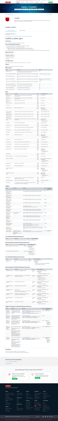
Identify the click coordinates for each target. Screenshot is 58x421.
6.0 (14, 34)
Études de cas (7, 409)
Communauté (45, 400)
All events (44, 398)
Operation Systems (25, 9)
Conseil (27, 395)
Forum (44, 403)
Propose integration (49, 14)
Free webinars (45, 397)
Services (27, 391)
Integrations (11, 14)
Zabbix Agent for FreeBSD (13, 361)
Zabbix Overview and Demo (9, 393)
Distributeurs (36, 395)
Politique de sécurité (8, 419)
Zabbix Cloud (19, 397)
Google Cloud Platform (20, 408)
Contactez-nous (36, 402)
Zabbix (8, 2)
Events (44, 391)
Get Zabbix (50, 2)
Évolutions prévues (8, 403)
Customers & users (37, 408)
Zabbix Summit (45, 393)
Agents (36, 9)
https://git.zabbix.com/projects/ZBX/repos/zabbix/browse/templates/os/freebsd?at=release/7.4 (19, 36)
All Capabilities (7, 397)
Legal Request (27, 419)
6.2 (13, 34)
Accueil (6, 14)
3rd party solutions (22, 30)
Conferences (45, 394)
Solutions (7, 406)
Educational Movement (46, 407)
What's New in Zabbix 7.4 (9, 398)
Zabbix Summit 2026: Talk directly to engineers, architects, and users (25, 0)
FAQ (17, 395)
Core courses (28, 403)
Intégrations (7, 395)
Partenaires (36, 391)
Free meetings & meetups (46, 395)
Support (27, 393)
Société (35, 400)
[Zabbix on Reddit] (47, 416)
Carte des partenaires (37, 397)
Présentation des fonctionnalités (10, 394)
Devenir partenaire (37, 394)
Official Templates (40, 9)
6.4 (12, 34)
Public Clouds (19, 404)
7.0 (11, 34)
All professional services (29, 398)
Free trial (18, 402)
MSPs (35, 0)
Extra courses (28, 406)
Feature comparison (19, 394)
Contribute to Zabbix (46, 406)
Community (38, 0)
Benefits (18, 399)
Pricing (18, 391)
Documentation (7, 404)
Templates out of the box (25, 62)
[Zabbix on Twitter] (43, 416)
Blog (43, 402)
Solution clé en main (29, 397)
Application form (36, 398)
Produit (9, 14)
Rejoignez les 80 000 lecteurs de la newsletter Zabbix (13, 416)
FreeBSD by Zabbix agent (11, 30)
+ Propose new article (8, 363)
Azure (17, 407)
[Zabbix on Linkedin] (49, 416)
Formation (28, 400)
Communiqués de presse (37, 407)
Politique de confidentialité (15, 419)
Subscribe (37, 416)
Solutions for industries (8, 408)
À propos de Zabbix (37, 403)
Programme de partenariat (38, 393)
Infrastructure (31, 9)
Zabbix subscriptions (20, 393)
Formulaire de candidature (29, 407)
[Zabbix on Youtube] (52, 416)
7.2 (10, 34)
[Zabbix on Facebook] (45, 416)
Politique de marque (37, 409)
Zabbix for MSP (28, 394)
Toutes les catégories (18, 9)
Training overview (28, 402)
